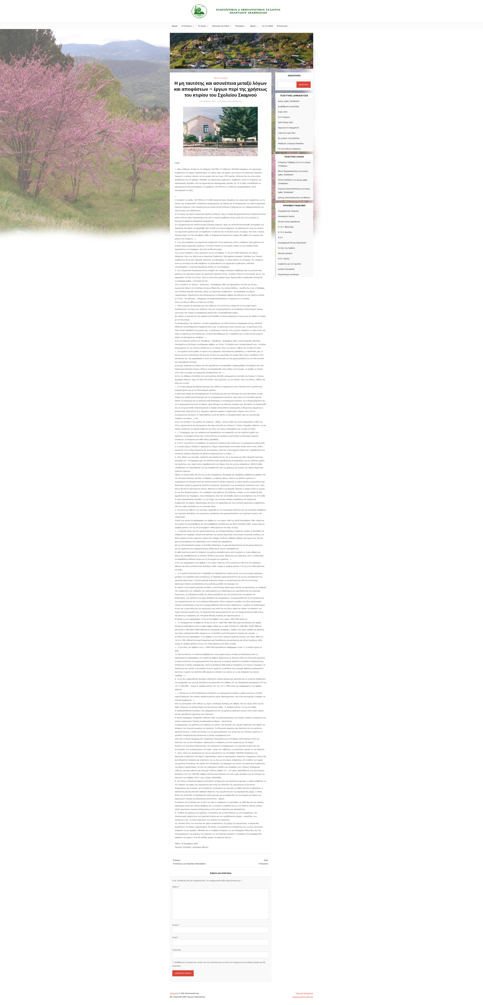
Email (175, 937)
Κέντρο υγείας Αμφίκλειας (289, 221)
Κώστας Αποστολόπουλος (288, 197)
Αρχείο (253, 26)
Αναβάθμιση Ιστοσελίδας (288, 106)
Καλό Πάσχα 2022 (285, 122)
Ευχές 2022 (282, 112)
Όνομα (175, 925)
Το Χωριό (202, 26)
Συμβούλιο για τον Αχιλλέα (289, 264)
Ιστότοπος (176, 950)
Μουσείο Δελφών (285, 253)
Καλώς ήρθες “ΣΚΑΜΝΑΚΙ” (289, 101)
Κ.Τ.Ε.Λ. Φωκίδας (285, 232)
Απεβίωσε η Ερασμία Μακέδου (291, 143)
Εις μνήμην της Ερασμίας (288, 138)
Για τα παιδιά (267, 26)
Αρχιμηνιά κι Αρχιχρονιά (288, 127)
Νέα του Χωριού (220, 78)
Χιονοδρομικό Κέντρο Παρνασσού (292, 243)
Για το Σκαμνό (284, 117)
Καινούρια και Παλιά (220, 26)
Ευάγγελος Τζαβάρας (287, 162)
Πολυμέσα (239, 26)
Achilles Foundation (286, 269)
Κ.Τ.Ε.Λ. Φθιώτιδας (286, 227)
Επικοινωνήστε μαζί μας (303, 997)
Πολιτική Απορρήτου (304, 993)
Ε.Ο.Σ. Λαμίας (283, 258)
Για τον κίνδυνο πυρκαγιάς (289, 149)
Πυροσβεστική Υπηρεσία (288, 211)
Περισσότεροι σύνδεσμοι (288, 274)
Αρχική (174, 26)
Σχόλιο (175, 887)
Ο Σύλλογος (187, 26)
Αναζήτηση (294, 75)
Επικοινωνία (282, 26)
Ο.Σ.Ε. (280, 237)
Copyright (174, 993)
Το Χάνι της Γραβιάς (286, 248)
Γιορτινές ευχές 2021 (287, 133)
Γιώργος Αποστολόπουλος (231, 101)
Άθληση (307, 197)
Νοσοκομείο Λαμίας (286, 216)
